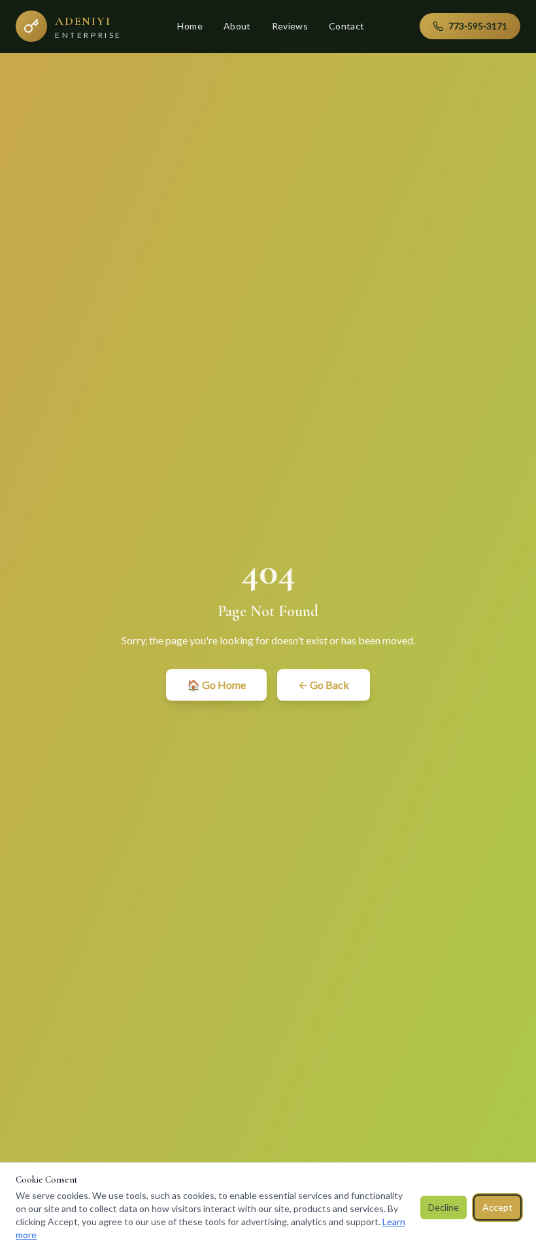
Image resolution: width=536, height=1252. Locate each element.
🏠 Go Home (216, 684)
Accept (497, 1207)
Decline (443, 1207)
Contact (346, 25)
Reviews (290, 25)
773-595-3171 (477, 25)
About (237, 25)
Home (189, 25)
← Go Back (323, 684)
